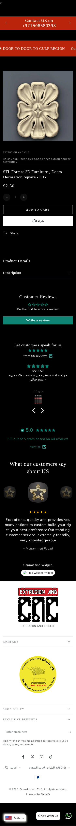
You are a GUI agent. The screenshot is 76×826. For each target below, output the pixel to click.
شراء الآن (38, 220)
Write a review (38, 320)
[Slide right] (69, 23)
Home (6, 159)
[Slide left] (6, 23)
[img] (38, 350)
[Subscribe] (70, 731)
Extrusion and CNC (16, 152)
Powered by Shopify (38, 794)
